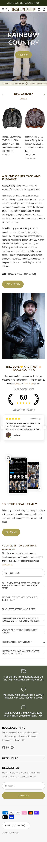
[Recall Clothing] (23, 9)
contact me (7, 564)
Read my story (12, 284)
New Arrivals (23, 94)
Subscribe (23, 795)
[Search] (8, 9)
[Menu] (3, 9)
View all (23, 99)
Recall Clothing (13, 833)
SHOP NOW (23, 54)
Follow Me (11, 532)
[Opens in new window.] (10, 437)
